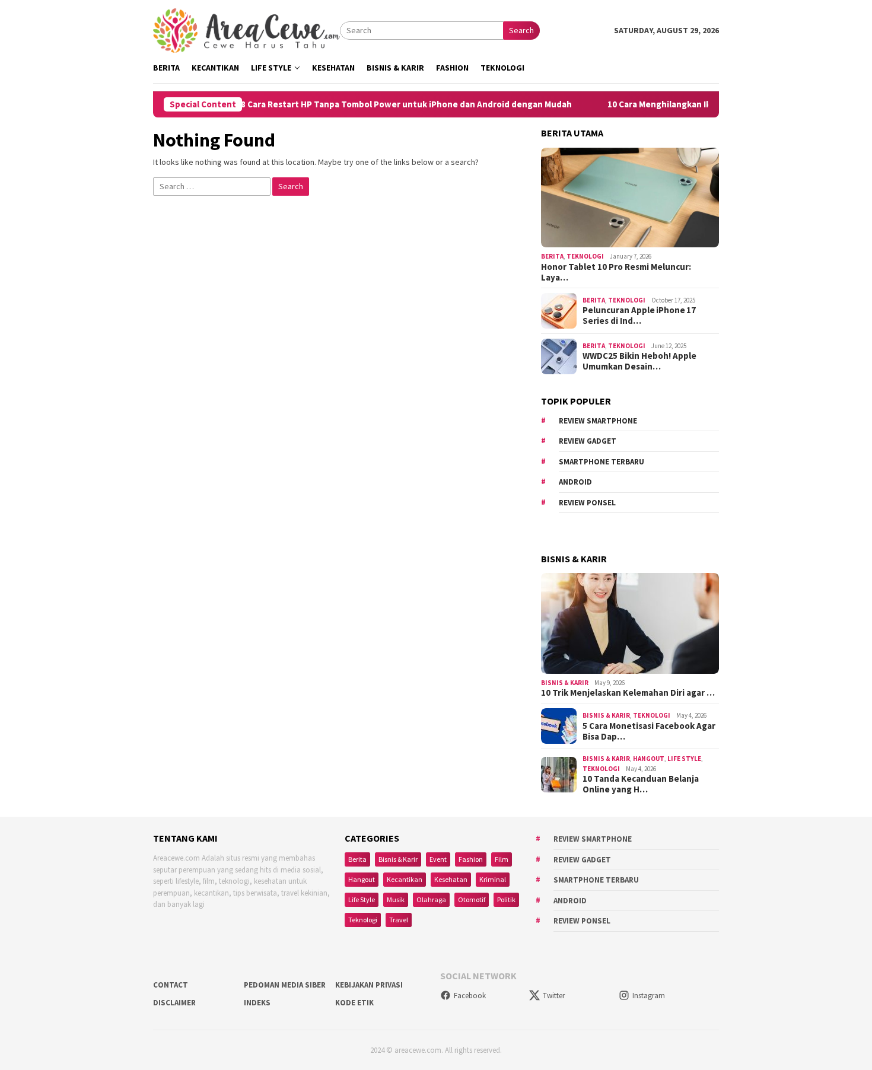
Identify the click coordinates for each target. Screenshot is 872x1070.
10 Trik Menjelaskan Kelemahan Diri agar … (628, 692)
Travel (398, 919)
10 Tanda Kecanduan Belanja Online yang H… (641, 784)
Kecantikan (404, 879)
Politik (506, 899)
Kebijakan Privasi (369, 985)
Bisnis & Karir (564, 683)
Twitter (554, 996)
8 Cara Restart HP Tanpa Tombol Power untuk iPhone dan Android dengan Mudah (379, 104)
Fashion (471, 859)
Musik (396, 899)
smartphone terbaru (601, 462)
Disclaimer (174, 1003)
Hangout (648, 758)
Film (501, 859)
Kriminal (492, 879)
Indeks (257, 1003)
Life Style (684, 758)
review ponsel (587, 503)
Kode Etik (354, 1003)
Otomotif (471, 899)
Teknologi (585, 256)
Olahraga (431, 899)
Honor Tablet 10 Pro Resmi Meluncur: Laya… (616, 272)
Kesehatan (450, 879)
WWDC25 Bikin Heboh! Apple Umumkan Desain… (639, 361)
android (575, 482)
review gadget (587, 441)
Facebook (470, 996)
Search (521, 30)
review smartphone (598, 421)
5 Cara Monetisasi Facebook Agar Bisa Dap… (649, 731)
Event (438, 859)
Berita (552, 256)
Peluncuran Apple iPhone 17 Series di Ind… (639, 315)
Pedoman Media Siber (285, 985)
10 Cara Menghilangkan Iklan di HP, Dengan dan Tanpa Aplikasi (706, 104)
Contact (170, 985)
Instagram (648, 996)
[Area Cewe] (246, 29)
